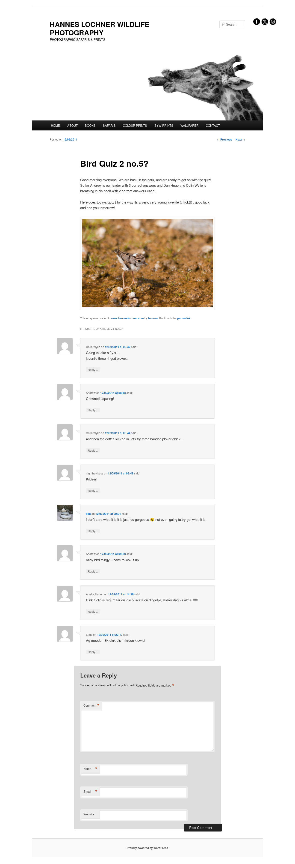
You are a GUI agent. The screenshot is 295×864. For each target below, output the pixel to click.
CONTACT (213, 125)
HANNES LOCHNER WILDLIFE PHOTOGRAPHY (99, 28)
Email (90, 791)
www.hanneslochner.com (127, 318)
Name (90, 768)
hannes (153, 318)
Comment (91, 705)
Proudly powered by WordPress (147, 848)
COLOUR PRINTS (135, 125)
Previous (224, 139)
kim (88, 514)
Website (88, 814)
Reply (93, 369)
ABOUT (72, 125)
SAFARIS (109, 125)
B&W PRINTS (163, 125)
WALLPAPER (189, 125)
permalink (183, 318)
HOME (55, 125)
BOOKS (90, 125)
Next (240, 139)
